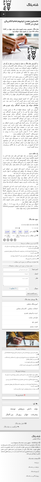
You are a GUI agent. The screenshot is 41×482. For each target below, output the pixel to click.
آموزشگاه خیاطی (32, 304)
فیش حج (35, 322)
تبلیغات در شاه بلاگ (33, 467)
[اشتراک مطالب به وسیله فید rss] (4, 240)
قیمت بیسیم (34, 326)
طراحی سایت (33, 317)
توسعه (13, 409)
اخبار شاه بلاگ (20, 423)
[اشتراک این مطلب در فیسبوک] (11, 240)
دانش (29, 409)
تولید (20, 231)
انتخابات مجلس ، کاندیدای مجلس (27, 308)
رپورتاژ (19, 414)
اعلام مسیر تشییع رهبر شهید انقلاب (28, 365)
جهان (14, 94)
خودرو (8, 105)
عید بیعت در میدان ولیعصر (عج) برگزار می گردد (26, 389)
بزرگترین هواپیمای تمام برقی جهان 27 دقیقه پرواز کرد (24, 256)
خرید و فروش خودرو (31, 313)
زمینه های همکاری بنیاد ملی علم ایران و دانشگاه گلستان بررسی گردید (22, 380)
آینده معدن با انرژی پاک (31, 258)
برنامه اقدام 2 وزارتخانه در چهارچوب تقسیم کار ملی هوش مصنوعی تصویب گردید (21, 252)
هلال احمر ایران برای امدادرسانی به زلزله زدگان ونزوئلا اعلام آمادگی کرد (21, 353)
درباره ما (37, 462)
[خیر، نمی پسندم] (8, 235)
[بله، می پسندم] (17, 235)
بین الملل (9, 414)
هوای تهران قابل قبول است (31, 362)
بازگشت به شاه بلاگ (10, 427)
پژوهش (21, 409)
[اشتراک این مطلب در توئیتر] (8, 240)
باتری (26, 231)
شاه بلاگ (32, 4)
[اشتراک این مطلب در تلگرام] (15, 240)
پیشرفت (34, 414)
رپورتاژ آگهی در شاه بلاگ (32, 476)
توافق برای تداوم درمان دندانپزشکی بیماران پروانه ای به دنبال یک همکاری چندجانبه (21, 247)
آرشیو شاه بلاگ (35, 471)
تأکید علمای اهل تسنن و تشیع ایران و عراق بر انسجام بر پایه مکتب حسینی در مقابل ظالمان (21, 358)
